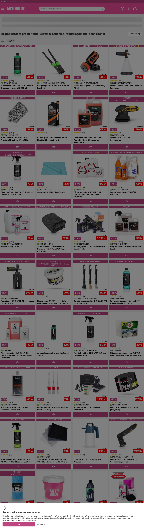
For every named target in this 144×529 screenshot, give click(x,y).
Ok (19, 524)
